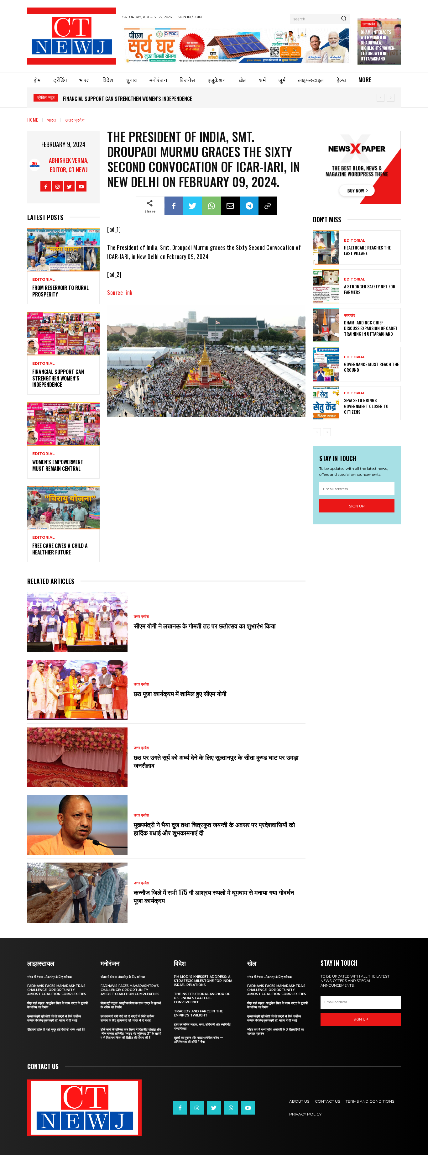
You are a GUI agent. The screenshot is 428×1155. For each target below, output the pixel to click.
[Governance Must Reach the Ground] (326, 364)
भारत (51, 119)
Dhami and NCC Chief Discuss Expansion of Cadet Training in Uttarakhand (371, 328)
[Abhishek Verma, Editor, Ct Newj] (34, 165)
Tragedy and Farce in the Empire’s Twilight (198, 1013)
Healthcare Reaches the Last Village (367, 250)
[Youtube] (81, 186)
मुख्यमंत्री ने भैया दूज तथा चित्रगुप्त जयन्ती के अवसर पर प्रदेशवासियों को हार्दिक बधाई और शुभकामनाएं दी (214, 828)
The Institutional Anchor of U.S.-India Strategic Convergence (202, 998)
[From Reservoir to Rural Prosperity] (63, 250)
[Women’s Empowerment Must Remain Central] (63, 424)
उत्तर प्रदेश (75, 119)
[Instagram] (57, 186)
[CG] (236, 45)
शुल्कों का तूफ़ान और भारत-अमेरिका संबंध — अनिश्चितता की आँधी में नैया (198, 1040)
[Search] (344, 19)
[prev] (380, 98)
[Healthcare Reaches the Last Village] (326, 247)
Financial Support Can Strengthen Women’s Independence (127, 98)
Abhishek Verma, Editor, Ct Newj (68, 165)
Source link (120, 292)
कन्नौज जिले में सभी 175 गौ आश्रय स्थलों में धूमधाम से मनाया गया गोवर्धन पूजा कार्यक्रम (214, 896)
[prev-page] (317, 432)
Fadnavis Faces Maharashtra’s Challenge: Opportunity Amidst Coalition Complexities (56, 990)
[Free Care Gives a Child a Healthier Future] (63, 508)
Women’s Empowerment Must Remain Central (57, 465)
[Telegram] (249, 206)
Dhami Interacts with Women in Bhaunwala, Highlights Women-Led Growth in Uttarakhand (378, 45)
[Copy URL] (267, 206)
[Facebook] (45, 186)
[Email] (230, 206)
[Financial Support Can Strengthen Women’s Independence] (63, 333)
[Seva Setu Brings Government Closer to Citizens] (326, 403)
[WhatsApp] (211, 206)
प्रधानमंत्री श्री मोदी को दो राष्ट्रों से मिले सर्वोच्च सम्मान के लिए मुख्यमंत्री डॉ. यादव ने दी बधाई (54, 1018)
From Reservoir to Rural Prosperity (60, 291)
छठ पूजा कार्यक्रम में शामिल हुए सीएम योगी (180, 693)
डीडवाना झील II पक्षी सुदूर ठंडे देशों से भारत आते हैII (56, 1029)
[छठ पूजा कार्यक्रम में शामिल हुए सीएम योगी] (77, 690)
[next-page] (327, 432)
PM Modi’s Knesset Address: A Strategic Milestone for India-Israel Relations (203, 981)
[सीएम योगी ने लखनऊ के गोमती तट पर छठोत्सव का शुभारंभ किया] (77, 622)
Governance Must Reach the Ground (371, 367)
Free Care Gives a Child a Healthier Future (60, 549)
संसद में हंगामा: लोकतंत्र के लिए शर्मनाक (49, 977)
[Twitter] (69, 186)
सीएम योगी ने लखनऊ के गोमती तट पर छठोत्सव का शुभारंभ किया (205, 625)
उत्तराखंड (369, 23)
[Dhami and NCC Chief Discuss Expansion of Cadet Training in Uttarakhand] (326, 325)
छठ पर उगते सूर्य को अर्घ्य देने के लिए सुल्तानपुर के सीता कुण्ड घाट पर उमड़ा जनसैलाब (216, 761)
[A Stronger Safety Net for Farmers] (326, 286)
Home (32, 119)
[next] (390, 98)
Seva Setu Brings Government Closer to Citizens (366, 406)
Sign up (357, 506)
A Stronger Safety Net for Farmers (369, 289)
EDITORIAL (43, 279)
